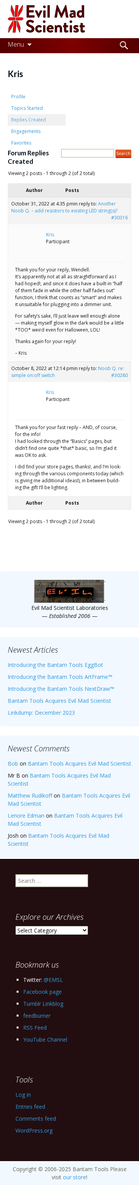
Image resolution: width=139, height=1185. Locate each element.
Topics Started (27, 108)
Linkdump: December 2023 (41, 712)
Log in (23, 1094)
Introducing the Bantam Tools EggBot (55, 664)
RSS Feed (35, 1027)
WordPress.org (34, 1130)
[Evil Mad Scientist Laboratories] (69, 19)
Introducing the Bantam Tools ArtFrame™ (60, 676)
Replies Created (28, 119)
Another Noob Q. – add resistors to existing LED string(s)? (64, 207)
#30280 (119, 375)
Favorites (21, 143)
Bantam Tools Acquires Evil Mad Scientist (59, 700)
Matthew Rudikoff (30, 795)
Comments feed (35, 1118)
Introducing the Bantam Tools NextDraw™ (61, 688)
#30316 (119, 217)
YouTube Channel (45, 1039)
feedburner (37, 1015)
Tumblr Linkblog (43, 1003)
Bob (13, 763)
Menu (16, 44)
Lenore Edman (26, 815)
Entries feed (30, 1106)
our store (74, 1177)
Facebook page (42, 991)
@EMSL (53, 979)
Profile (18, 96)
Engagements (26, 131)
